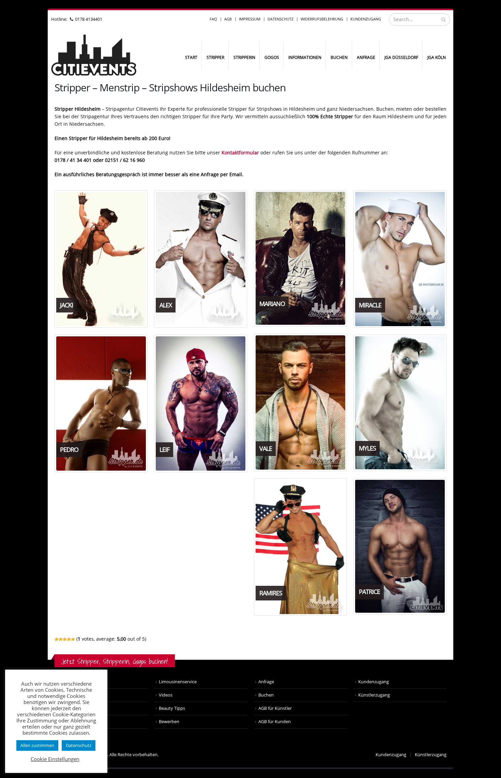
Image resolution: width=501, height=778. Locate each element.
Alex (166, 305)
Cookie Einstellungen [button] (55, 759)
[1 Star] (57, 639)
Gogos (271, 57)
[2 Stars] (61, 639)
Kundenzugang (365, 18)
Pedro (69, 449)
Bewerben (169, 721)
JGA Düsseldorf (401, 57)
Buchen (339, 57)
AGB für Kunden (274, 721)
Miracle (370, 305)
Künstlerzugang (374, 695)
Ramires (270, 593)
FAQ (213, 18)
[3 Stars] (65, 639)
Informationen (304, 57)
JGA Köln (436, 57)
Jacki (66, 305)
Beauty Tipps (172, 708)
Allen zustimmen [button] (37, 745)
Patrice (369, 592)
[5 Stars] (73, 639)
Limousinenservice (178, 682)
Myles (367, 448)
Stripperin (244, 57)
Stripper (215, 57)
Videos (165, 695)
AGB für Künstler (275, 708)
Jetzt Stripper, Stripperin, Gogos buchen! (114, 661)
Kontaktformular (240, 152)
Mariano (272, 304)
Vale (265, 448)
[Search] (443, 19)
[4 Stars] (69, 639)
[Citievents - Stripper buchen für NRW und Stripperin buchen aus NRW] (93, 55)
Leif (164, 449)
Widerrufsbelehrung (322, 18)
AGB (228, 18)
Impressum (249, 18)
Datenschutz (280, 18)
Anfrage (366, 57)
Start (191, 57)
